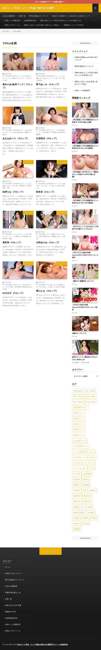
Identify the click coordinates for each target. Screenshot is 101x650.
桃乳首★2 (77, 496)
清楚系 (26, 132)
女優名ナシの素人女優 (81, 362)
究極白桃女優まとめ (13, 592)
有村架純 (92, 490)
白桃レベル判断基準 (12, 20)
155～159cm (78, 396)
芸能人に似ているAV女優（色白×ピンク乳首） (42, 25)
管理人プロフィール (12, 25)
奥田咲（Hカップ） (13, 242)
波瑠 (10, 238)
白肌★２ (76, 523)
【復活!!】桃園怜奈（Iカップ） (83, 281)
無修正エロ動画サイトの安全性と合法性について (71, 16)
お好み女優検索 (9, 16)
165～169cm (78, 402)
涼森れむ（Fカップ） (79, 333)
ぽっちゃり (20, 78)
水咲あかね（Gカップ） (48, 242)
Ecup (63, 162)
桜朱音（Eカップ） (46, 191)
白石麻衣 (91, 512)
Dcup (29, 263)
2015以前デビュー (52, 76)
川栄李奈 (76, 490)
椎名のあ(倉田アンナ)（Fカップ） (18, 86)
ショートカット (18, 234)
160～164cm (91, 396)
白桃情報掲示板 (30, 20)
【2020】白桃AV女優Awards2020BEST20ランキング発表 (84, 307)
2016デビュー (78, 413)
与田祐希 (76, 479)
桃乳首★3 (87, 496)
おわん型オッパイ (79, 441)
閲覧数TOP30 (10, 612)
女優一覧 (21, 16)
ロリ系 (27, 78)
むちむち (92, 457)
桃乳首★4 (20, 132)
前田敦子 (22, 185)
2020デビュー (78, 435)
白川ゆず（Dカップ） (14, 293)
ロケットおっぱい (12, 185)
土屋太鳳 (39, 80)
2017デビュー (78, 418)
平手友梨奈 (54, 132)
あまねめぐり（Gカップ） (16, 138)
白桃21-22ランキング (13, 573)
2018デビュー (78, 424)
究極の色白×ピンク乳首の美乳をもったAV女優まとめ (60, 20)
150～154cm (89, 391)
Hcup (63, 109)
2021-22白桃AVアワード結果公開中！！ (50, 2)
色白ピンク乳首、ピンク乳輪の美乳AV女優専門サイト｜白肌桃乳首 (42, 644)
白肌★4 (85, 518)
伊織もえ (86, 479)
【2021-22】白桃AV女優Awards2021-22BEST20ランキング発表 (85, 255)
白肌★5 (94, 518)
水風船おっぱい (56, 236)
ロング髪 (62, 78)
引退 (8, 188)
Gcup (63, 55)
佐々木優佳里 (24, 236)
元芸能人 (76, 485)
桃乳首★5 (87, 501)
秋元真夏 (86, 523)
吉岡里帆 (86, 485)
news (75, 125)
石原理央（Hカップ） (47, 138)
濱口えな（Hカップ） (47, 290)
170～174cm (91, 402)
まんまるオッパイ (46, 78)
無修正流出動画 (79, 512)
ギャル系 (62, 183)
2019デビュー (17, 76)
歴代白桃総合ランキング (38, 16)
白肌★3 (76, 518)
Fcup (29, 55)
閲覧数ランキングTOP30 (73, 25)
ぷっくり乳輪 (11, 78)
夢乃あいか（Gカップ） (48, 84)
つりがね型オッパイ (80, 446)
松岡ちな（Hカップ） (14, 191)
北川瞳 (62, 287)
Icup (75, 284)
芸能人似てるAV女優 (13, 605)
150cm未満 (8, 76)
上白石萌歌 (45, 132)
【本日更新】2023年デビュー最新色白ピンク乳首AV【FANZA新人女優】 (85, 174)
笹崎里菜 (76, 529)
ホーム (7, 567)
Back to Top (50, 552)
